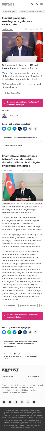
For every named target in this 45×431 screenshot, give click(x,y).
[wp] (9, 129)
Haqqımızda (7, 376)
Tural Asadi (13, 115)
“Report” (6, 73)
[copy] (36, 129)
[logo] (8, 4)
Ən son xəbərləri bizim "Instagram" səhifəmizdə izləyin (23, 103)
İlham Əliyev (9, 11)
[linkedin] (25, 129)
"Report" (6, 217)
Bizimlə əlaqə (33, 376)
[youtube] (34, 402)
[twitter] (20, 129)
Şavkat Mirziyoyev (28, 305)
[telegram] (14, 129)
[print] (30, 129)
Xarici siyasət (7, 29)
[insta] (10, 402)
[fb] (4, 129)
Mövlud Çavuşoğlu (12, 93)
